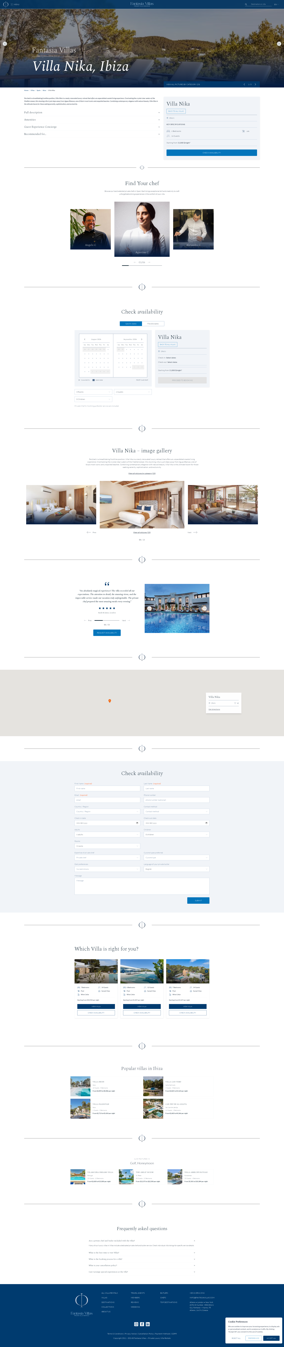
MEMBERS (135, 1298)
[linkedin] (148, 1324)
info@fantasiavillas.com (202, 1298)
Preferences (253, 1338)
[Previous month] (85, 339)
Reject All (236, 1338)
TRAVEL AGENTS (138, 1293)
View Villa (96, 1006)
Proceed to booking (182, 380)
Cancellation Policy (146, 1334)
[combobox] (258, 4)
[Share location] (238, 703)
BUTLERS (164, 1293)
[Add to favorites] (235, 703)
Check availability (212, 153)
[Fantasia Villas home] (6, 4)
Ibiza (44, 90)
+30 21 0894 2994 (197, 1293)
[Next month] (142, 339)
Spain (38, 90)
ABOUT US (106, 1311)
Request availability (107, 633)
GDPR (174, 1334)
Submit (198, 900)
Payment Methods (162, 1334)
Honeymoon (145, 1163)
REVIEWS (135, 1302)
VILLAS (104, 1298)
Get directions (214, 709)
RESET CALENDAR (142, 380)
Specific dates (130, 324)
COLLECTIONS (108, 1307)
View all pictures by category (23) (142, 473)
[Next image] (279, 44)
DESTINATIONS (108, 1302)
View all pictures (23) (142, 532)
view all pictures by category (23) (183, 84)
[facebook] (142, 1324)
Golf (133, 1163)
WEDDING (135, 1307)
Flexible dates (153, 324)
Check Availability (96, 1013)
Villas (33, 90)
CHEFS (163, 1298)
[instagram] (136, 1324)
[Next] (149, 262)
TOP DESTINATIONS (168, 1302)
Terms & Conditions (115, 1334)
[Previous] (135, 262)
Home (26, 90)
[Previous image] (5, 44)
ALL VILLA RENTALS (110, 1293)
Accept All (271, 1338)
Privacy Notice (131, 1334)
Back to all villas (176, 111)
